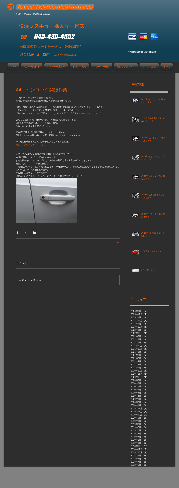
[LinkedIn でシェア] (34, 232)
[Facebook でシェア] (17, 232)
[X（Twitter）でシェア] (26, 232)
